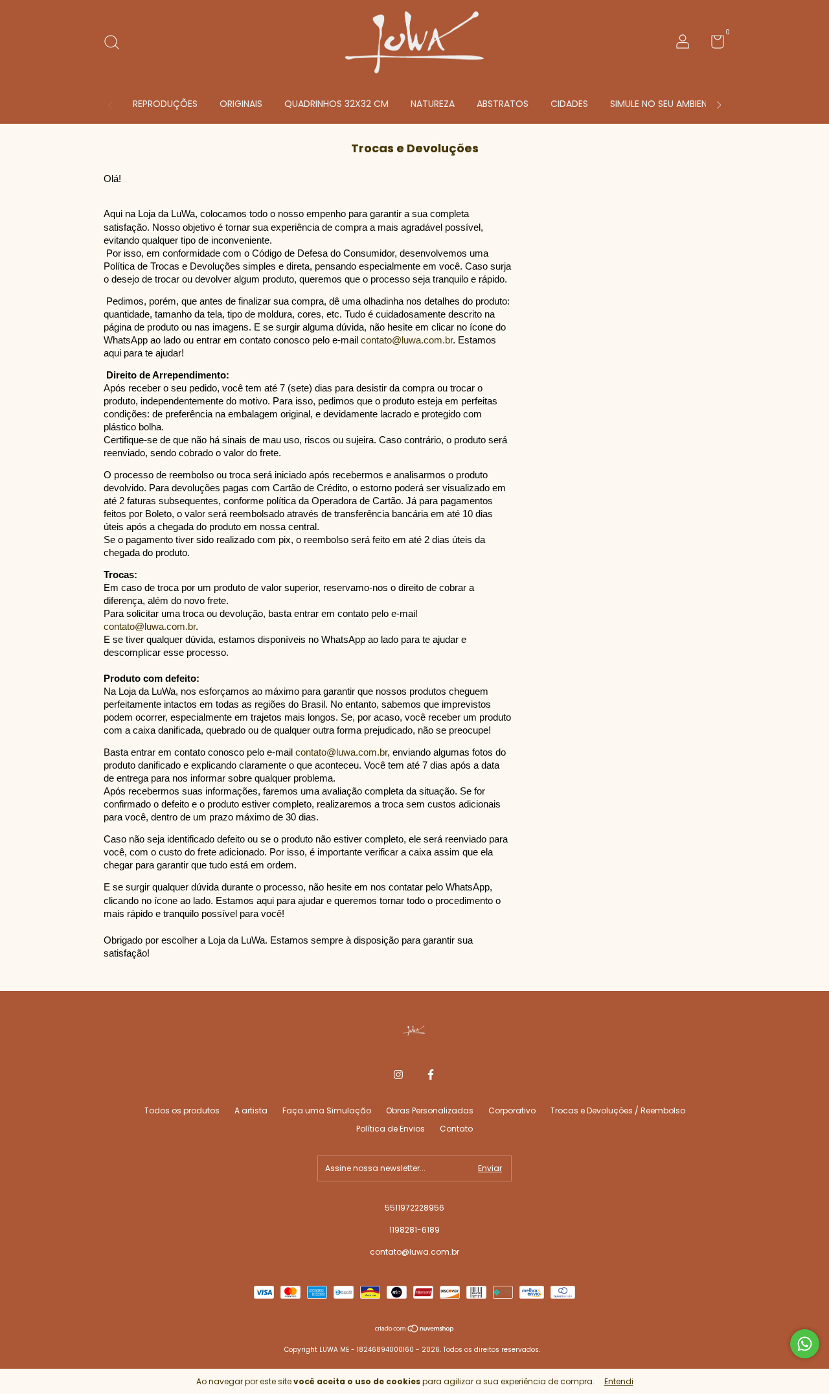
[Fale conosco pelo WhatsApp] (804, 1343)
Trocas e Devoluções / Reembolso (618, 1110)
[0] (712, 44)
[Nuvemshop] (414, 1329)
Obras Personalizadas (429, 1110)
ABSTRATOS (502, 103)
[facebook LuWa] (431, 1074)
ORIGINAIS (241, 103)
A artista (250, 1110)
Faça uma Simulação (326, 1110)
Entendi (618, 1381)
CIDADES (569, 103)
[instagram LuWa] (398, 1074)
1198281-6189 (414, 1229)
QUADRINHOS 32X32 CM (336, 103)
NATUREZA (433, 103)
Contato (456, 1128)
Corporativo (512, 1110)
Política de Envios (390, 1128)
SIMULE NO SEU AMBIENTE (664, 103)
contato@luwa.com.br (407, 340)
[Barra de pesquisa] (116, 43)
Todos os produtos (182, 1110)
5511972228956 (414, 1207)
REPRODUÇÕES (165, 103)
